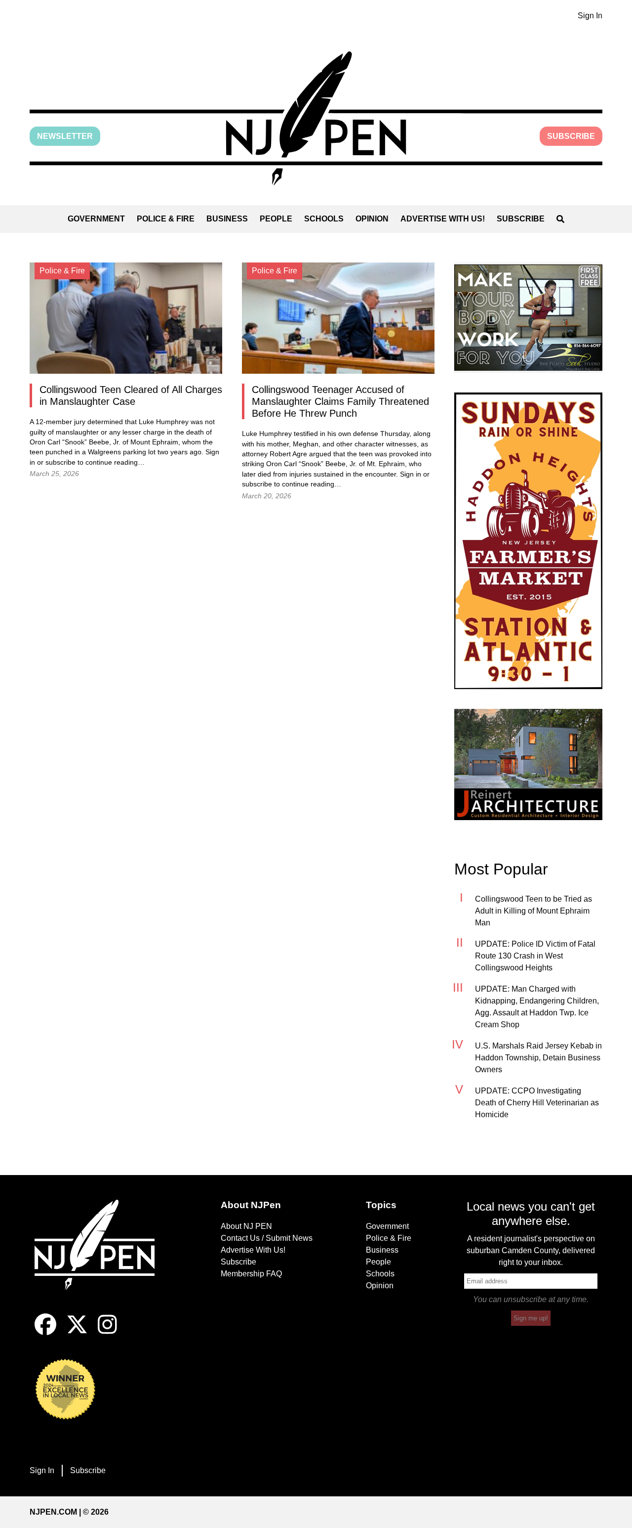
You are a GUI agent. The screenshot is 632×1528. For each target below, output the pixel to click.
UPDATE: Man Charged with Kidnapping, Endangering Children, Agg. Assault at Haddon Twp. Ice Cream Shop (537, 1007)
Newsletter (65, 136)
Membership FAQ (251, 1273)
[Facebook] (45, 1332)
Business (227, 219)
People (276, 219)
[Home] (101, 1256)
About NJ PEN (246, 1226)
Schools (324, 219)
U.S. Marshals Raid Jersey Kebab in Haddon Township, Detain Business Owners (538, 1058)
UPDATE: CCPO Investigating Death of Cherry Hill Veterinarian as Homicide (537, 1103)
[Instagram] (107, 1332)
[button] (316, 118)
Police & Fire (166, 219)
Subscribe (571, 136)
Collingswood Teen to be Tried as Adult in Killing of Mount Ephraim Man (533, 911)
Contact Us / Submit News (267, 1238)
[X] (77, 1332)
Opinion (372, 219)
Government (96, 219)
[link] (528, 317)
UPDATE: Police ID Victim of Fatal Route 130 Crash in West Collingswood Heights (535, 956)
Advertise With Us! (442, 219)
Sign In (590, 15)
